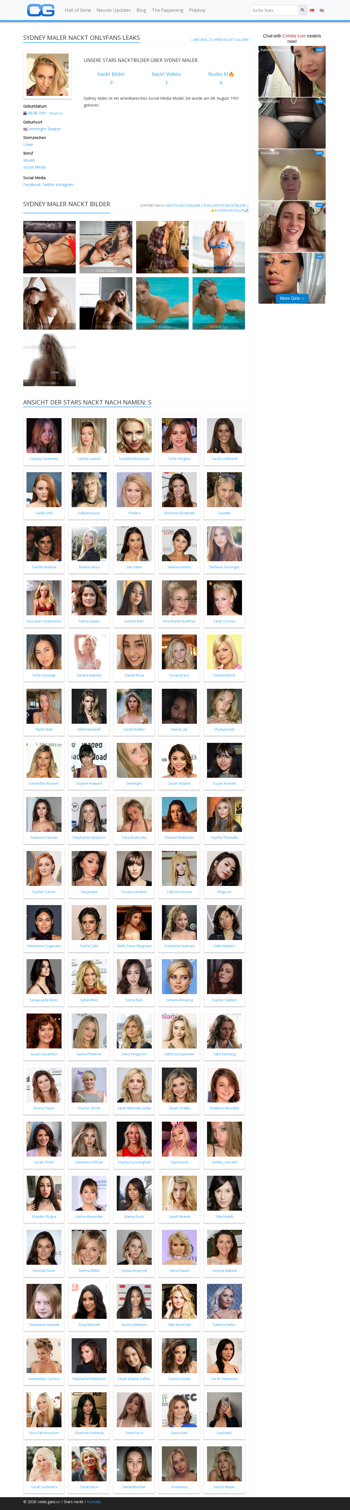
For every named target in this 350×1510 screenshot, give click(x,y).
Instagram (64, 184)
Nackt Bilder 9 (111, 78)
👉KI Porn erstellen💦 (230, 210)
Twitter (47, 184)
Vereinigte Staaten (45, 128)
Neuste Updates (114, 10)
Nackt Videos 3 (166, 78)
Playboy (197, 10)
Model (28, 160)
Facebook (32, 184)
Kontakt (94, 1501)
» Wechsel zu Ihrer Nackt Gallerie (220, 39)
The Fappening (167, 10)
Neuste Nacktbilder (183, 205)
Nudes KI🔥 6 (221, 78)
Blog (141, 10)
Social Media (34, 167)
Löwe (28, 144)
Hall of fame (78, 10)
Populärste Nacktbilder (225, 205)
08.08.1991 (37, 113)
